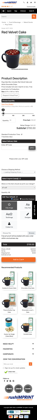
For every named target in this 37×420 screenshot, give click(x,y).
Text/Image (9, 215)
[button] (34, 210)
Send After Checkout (28, 199)
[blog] (10, 381)
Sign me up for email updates (15, 368)
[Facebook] (4, 381)
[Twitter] (7, 381)
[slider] (3, 113)
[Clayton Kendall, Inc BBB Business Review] (13, 414)
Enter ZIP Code (6, 145)
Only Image (9, 208)
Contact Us (9, 227)
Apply (32, 148)
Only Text (28, 206)
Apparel (9, 11)
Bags (16, 11)
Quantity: (6, 120)
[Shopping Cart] (35, 2)
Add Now (16, 199)
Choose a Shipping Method (10, 169)
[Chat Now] (31, 2)
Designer (28, 217)
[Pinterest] (13, 381)
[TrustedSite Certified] (11, 372)
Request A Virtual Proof (10, 95)
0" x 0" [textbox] (4, 188)
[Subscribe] (30, 364)
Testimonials (31, 7)
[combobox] (18, 187)
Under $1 (31, 11)
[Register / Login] (27, 2)
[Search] (34, 16)
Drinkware (23, 11)
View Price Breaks (7, 104)
